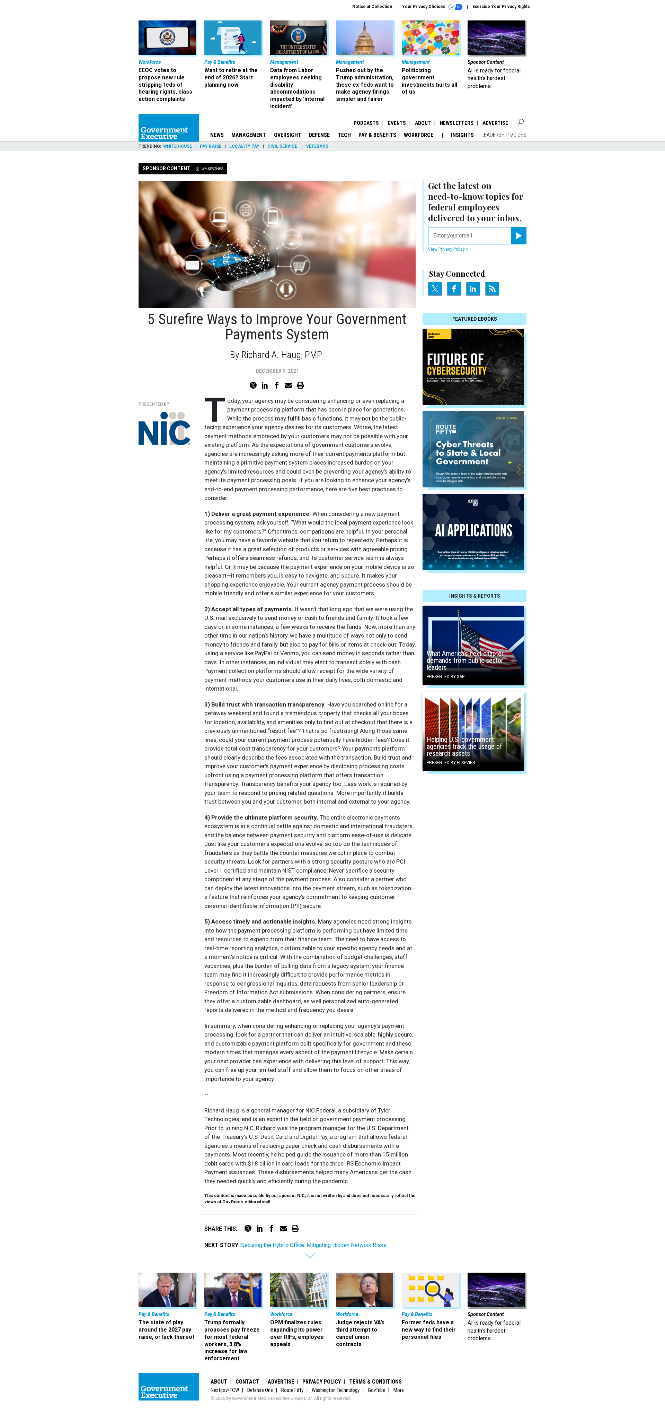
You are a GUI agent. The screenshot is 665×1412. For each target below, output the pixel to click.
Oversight (287, 135)
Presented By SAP (445, 676)
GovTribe (376, 1390)
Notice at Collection (372, 6)
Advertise (495, 123)
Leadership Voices (503, 135)
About (423, 123)
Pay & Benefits (377, 135)
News (217, 135)
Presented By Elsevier (451, 762)
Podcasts (366, 123)
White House (177, 146)
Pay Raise (210, 146)
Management (248, 135)
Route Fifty (292, 1390)
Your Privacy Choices (424, 6)
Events (397, 123)
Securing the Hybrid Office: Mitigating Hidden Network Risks (314, 1245)
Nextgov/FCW (225, 1390)
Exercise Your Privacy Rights (501, 6)
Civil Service (282, 146)
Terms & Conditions (375, 1381)
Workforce (419, 135)
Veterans (317, 146)
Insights (462, 135)
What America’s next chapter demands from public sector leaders (465, 660)
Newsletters (456, 123)
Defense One (260, 1390)
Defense (319, 135)
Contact (247, 1381)
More (398, 1390)
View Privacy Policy (447, 249)
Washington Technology (336, 1390)
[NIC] (164, 428)
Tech (344, 135)
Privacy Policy (321, 1381)
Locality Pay (244, 146)
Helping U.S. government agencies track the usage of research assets (464, 746)
